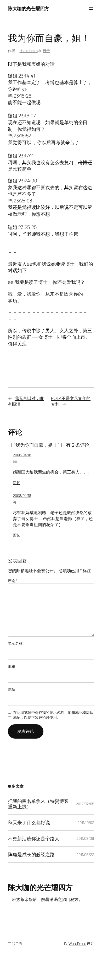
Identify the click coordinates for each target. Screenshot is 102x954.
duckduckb (29, 50)
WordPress (77, 943)
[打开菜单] (91, 8)
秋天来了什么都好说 (29, 822)
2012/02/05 (85, 803)
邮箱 (11, 666)
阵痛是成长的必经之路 (31, 854)
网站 (11, 689)
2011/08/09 (85, 838)
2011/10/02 (85, 822)
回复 (16, 482)
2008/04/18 (22, 454)
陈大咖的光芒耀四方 (28, 8)
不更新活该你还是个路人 (33, 838)
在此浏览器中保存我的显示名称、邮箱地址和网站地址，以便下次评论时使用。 (53, 715)
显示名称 (15, 643)
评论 (13, 580)
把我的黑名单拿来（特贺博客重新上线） (38, 803)
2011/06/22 (85, 854)
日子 (46, 50)
